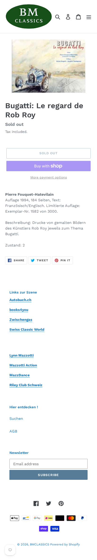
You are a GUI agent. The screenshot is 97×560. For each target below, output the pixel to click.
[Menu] (89, 16)
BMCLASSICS (40, 544)
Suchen (16, 418)
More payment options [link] (48, 177)
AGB (13, 431)
